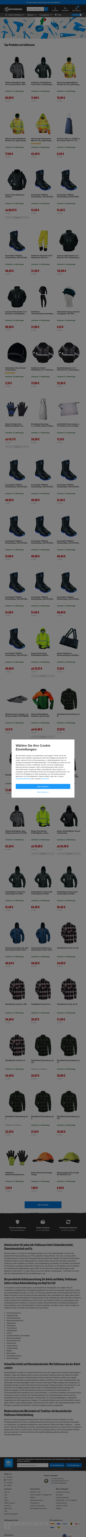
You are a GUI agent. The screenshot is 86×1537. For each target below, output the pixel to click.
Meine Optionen (43, 792)
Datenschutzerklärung (23, 778)
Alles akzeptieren (43, 786)
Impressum (45, 778)
